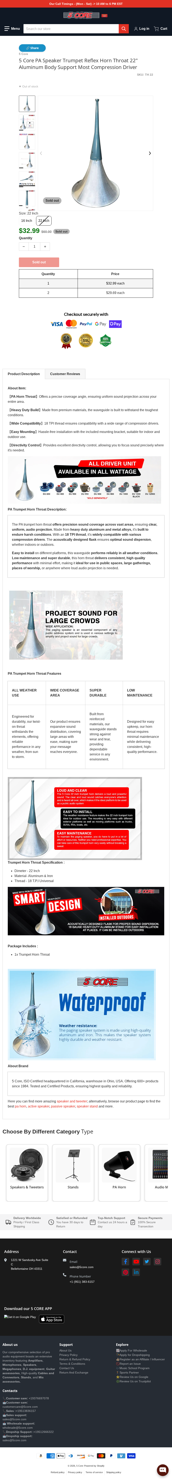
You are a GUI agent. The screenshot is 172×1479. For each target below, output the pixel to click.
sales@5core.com (82, 1267)
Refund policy (58, 1472)
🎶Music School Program (133, 1368)
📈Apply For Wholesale (131, 1350)
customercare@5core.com (20, 1406)
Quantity (25, 238)
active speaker (38, 1106)
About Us (65, 1350)
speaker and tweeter (72, 1101)
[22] (27, 141)
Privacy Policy (68, 1355)
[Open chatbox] (163, 1470)
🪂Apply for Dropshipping (133, 1355)
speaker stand (87, 1106)
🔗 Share (32, 48)
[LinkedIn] (136, 1272)
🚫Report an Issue (128, 1363)
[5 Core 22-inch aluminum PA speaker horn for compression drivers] (27, 104)
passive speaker (63, 1106)
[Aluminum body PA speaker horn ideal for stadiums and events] (27, 160)
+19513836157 (26, 1411)
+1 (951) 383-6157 (82, 1281)
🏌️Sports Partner (127, 1372)
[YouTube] (136, 1261)
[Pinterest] (125, 1272)
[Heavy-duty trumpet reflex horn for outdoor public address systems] (27, 122)
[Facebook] (125, 1261)
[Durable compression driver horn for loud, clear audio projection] (27, 179)
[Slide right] (27, 207)
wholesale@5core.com (18, 1427)
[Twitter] (147, 1261)
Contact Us (66, 1368)
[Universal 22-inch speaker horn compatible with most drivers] (27, 198)
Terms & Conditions (72, 1363)
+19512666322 (44, 1432)
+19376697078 (39, 1398)
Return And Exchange (73, 1372)
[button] (12, 28)
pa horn (20, 1106)
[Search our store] (124, 28)
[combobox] (76, 28)
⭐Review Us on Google (132, 1377)
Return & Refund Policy (74, 1359)
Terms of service (94, 1472)
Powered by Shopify (94, 1466)
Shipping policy (113, 1472)
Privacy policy (75, 1472)
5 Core (79, 1466)
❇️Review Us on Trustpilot (133, 1381)
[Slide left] (41, 153)
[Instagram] (157, 1261)
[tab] (24, 374)
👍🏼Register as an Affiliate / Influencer (140, 1359)
